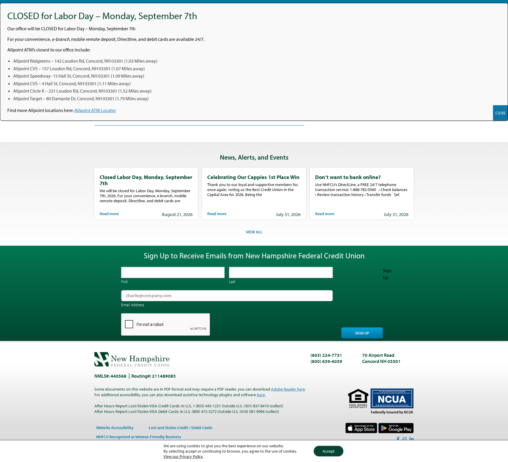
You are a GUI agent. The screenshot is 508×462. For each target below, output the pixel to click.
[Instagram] (404, 439)
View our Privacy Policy (183, 456)
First (124, 281)
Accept (328, 451)
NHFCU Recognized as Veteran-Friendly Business (138, 436)
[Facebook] (398, 439)
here (261, 394)
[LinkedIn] (412, 439)
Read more (109, 213)
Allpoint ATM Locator (95, 110)
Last (232, 281)
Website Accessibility (114, 427)
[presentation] (165, 324)
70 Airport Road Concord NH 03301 (381, 358)
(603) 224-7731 (326, 355)
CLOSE (500, 113)
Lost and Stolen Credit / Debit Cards (180, 427)
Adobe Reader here (288, 389)
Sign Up (362, 333)
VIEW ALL (254, 232)
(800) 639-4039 (326, 361)
